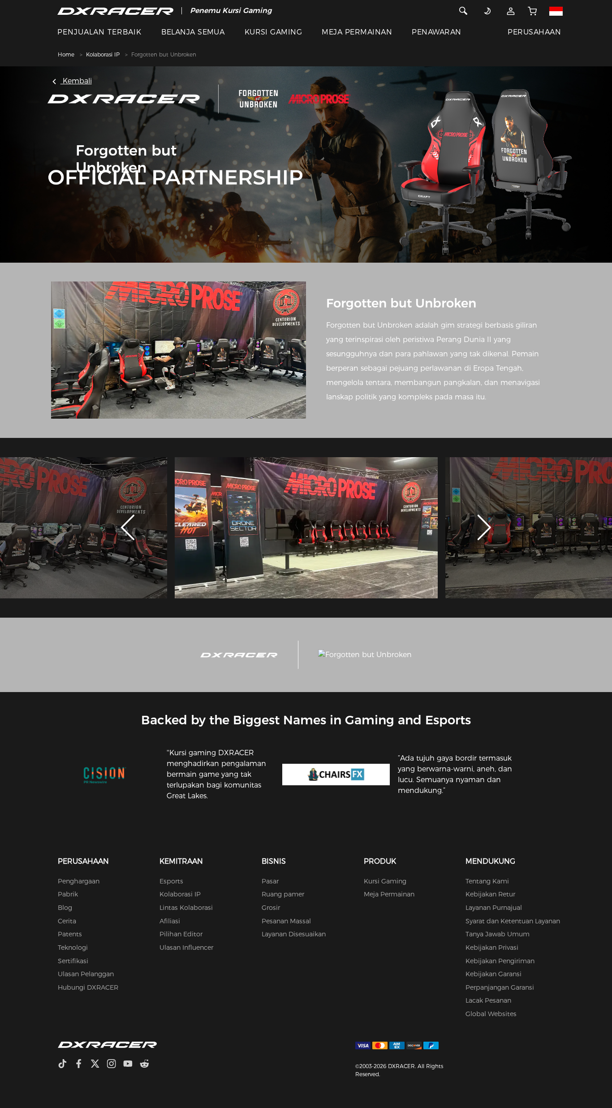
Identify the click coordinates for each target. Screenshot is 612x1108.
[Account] (511, 11)
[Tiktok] (66, 1064)
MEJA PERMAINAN (357, 32)
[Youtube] (131, 1064)
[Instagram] (115, 1064)
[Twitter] (99, 1064)
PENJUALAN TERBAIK (99, 32)
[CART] (532, 11)
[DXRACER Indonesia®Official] (115, 11)
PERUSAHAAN (534, 32)
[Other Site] (556, 11)
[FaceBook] (82, 1064)
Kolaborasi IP (103, 54)
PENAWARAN (436, 32)
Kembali (76, 81)
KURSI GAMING (273, 32)
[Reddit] (148, 1064)
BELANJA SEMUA (192, 32)
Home (66, 54)
